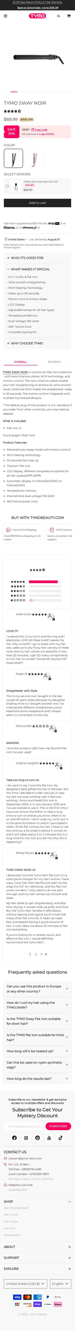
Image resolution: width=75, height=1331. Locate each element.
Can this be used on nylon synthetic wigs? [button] (34, 1065)
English (58, 1284)
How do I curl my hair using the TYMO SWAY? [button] (31, 1005)
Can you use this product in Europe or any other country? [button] (34, 988)
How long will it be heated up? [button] (30, 1051)
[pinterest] (37, 1138)
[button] (13, 111)
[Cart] (68, 16)
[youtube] (49, 1138)
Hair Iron (10, 1228)
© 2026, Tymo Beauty (32, 1314)
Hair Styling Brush (16, 1208)
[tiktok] (60, 1138)
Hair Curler (11, 1214)
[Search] (58, 16)
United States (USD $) (23, 1284)
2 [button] (36, 954)
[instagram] (26, 1138)
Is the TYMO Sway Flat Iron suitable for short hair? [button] (34, 1021)
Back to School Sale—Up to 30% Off (38, 7)
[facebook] (14, 1138)
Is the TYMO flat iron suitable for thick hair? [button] (35, 1037)
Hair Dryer (11, 1221)
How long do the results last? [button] (29, 1078)
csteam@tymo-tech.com (25, 1158)
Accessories (12, 1235)
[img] (39, 616)
